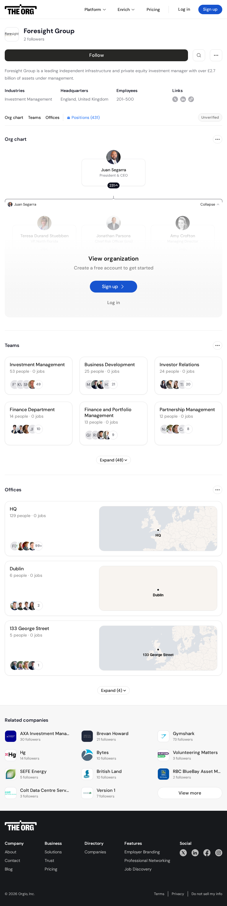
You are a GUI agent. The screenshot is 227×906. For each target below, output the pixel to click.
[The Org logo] (21, 825)
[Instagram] (218, 852)
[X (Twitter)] (183, 852)
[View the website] (191, 99)
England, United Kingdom (84, 99)
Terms (159, 894)
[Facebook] (206, 852)
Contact (12, 860)
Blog (9, 869)
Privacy (178, 894)
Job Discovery (138, 869)
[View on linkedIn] (183, 99)
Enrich (124, 9)
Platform (93, 9)
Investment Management (28, 99)
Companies (95, 852)
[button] (113, 172)
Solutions (53, 852)
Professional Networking (147, 860)
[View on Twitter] (175, 99)
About (10, 852)
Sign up (210, 9)
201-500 (125, 99)
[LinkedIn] (195, 852)
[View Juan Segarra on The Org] (113, 157)
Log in (184, 9)
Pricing (51, 869)
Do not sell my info (207, 894)
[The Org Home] (21, 9)
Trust (49, 860)
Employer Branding (142, 852)
